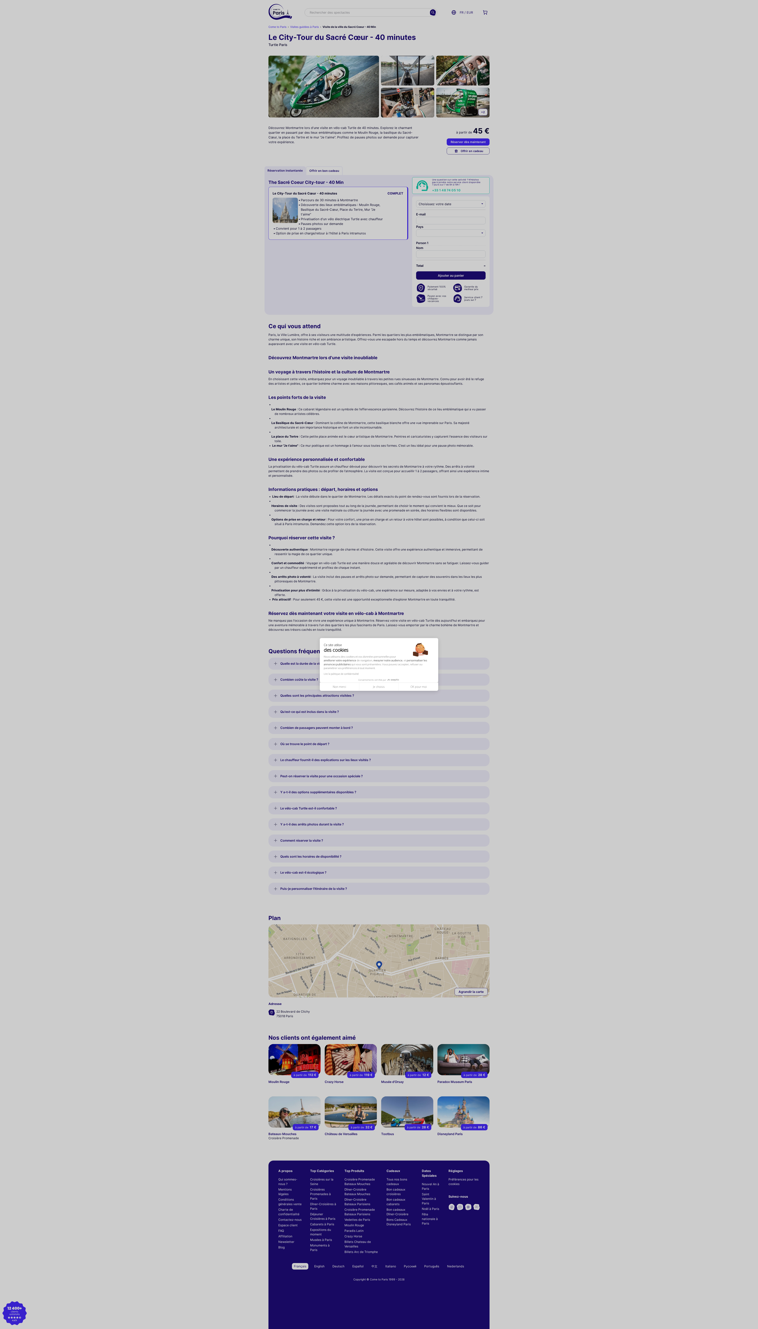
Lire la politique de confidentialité (341, 674)
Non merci (339, 687)
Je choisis (379, 687)
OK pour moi (418, 687)
